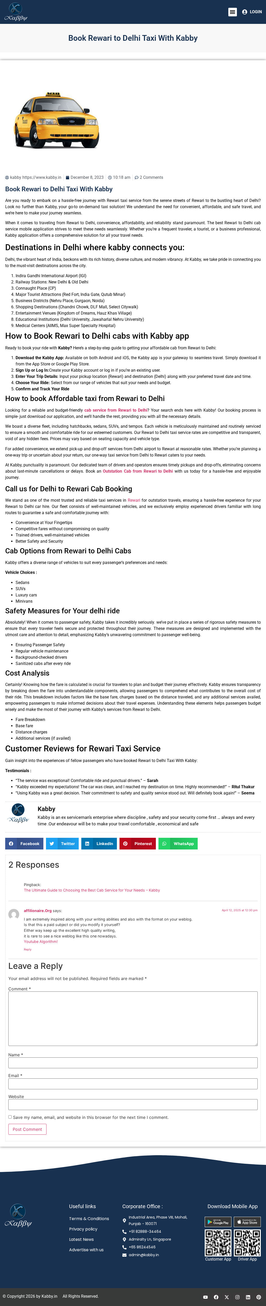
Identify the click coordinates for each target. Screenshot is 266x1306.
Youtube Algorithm (40, 941)
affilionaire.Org (38, 910)
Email (15, 1075)
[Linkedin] (248, 1297)
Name (15, 1055)
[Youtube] (205, 1297)
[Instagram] (237, 1297)
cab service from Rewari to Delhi (115, 410)
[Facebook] (216, 1297)
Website (16, 1096)
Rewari (134, 500)
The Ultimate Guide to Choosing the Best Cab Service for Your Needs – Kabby (92, 890)
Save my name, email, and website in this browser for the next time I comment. (91, 1117)
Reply (27, 949)
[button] (232, 12)
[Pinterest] (258, 1297)
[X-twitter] (226, 1297)
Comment (19, 989)
